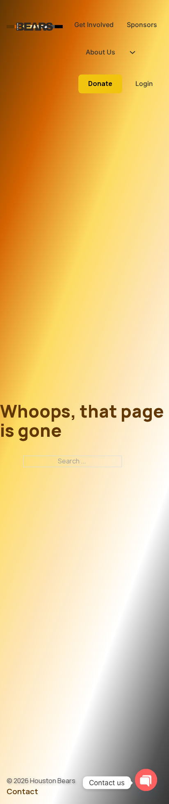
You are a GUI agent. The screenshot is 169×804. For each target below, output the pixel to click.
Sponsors (142, 24)
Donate (100, 83)
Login (144, 83)
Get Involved (94, 24)
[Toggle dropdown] (132, 52)
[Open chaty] (146, 779)
